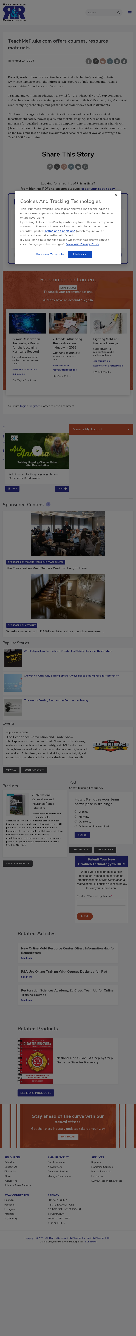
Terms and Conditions (59, 231)
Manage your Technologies (50, 254)
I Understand (80, 254)
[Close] (116, 195)
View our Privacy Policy (82, 244)
